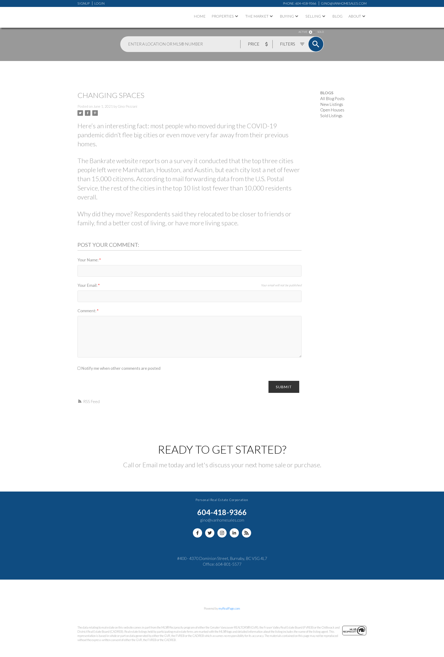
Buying (287, 16)
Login (99, 3)
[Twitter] (209, 533)
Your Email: (87, 285)
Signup (83, 3)
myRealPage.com (229, 608)
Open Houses (332, 109)
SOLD (320, 31)
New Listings (331, 104)
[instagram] (222, 533)
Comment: (87, 310)
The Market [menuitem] (256, 16)
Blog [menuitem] (337, 16)
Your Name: (88, 259)
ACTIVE (303, 31)
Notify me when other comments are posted (120, 368)
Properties (223, 16)
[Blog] (246, 533)
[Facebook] (197, 533)
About (354, 16)
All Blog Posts (332, 98)
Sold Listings (331, 115)
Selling (313, 16)
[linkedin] (234, 533)
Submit (284, 387)
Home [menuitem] (200, 16)
